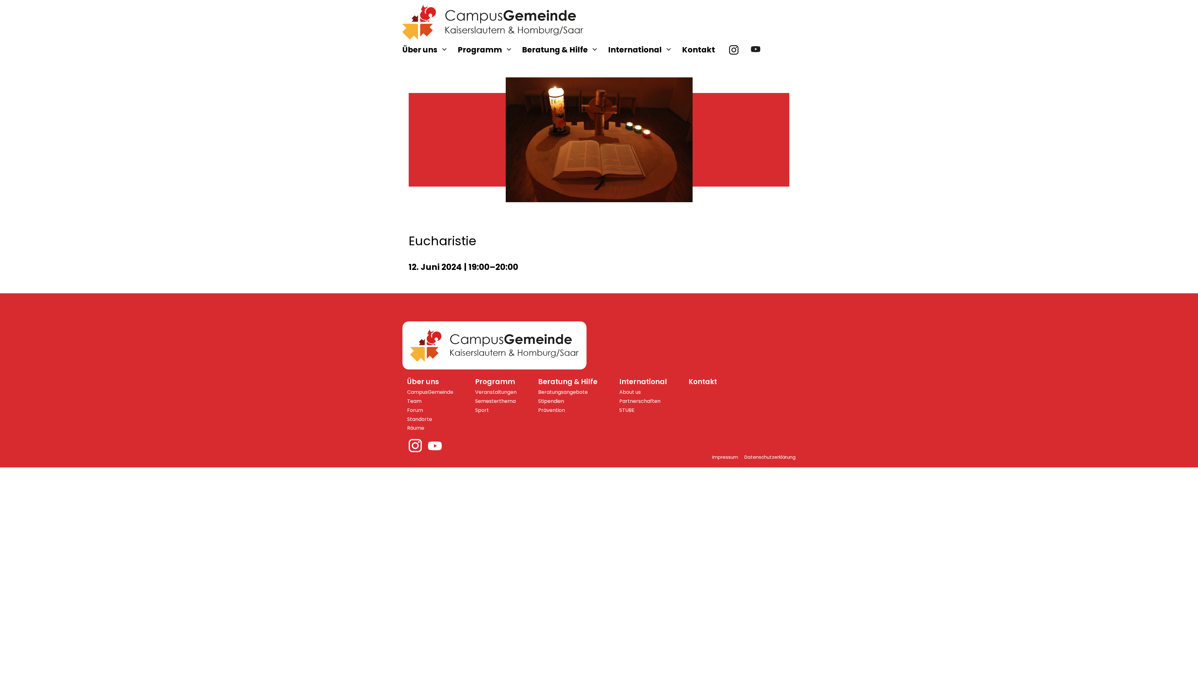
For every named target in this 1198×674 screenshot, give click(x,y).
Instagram (737, 50)
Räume (415, 428)
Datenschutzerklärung (770, 457)
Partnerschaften (639, 401)
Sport (482, 410)
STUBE (627, 410)
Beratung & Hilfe (555, 49)
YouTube (758, 50)
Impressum (725, 457)
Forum (415, 410)
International (635, 49)
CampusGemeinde (430, 392)
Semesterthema (495, 401)
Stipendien (551, 401)
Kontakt (698, 49)
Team (414, 401)
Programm (480, 49)
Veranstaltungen (496, 392)
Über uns (419, 49)
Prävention (551, 410)
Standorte (419, 419)
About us (630, 392)
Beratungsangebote (563, 392)
